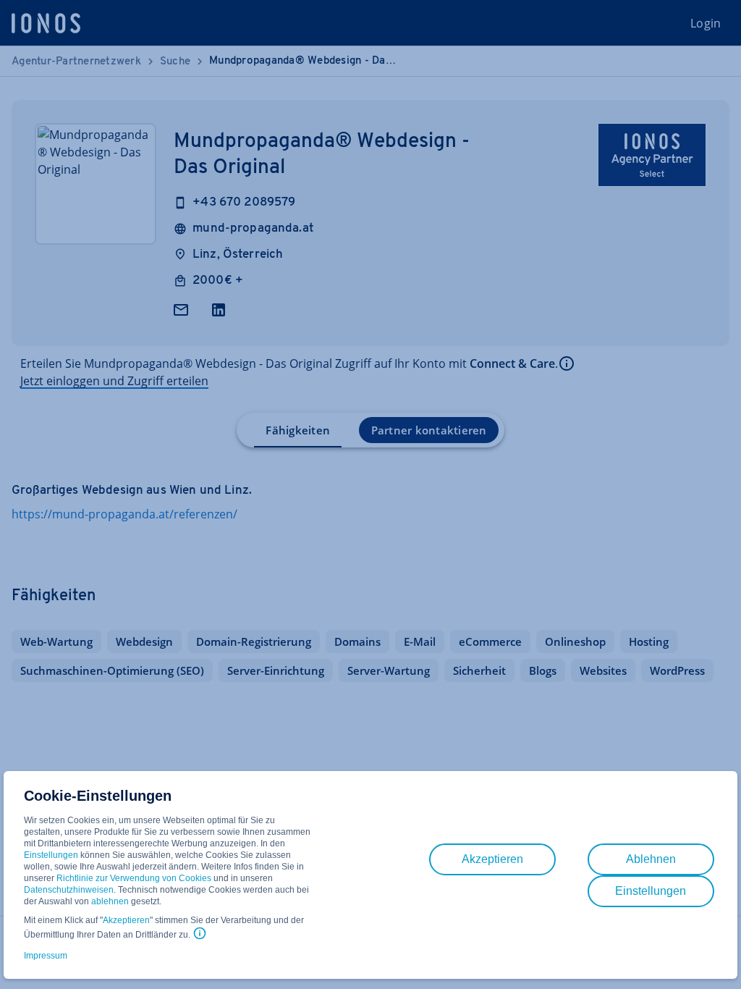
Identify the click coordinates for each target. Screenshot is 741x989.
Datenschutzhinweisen (69, 890)
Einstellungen (51, 855)
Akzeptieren (126, 920)
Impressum (45, 956)
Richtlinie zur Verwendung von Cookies (133, 878)
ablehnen (110, 901)
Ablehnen (651, 859)
